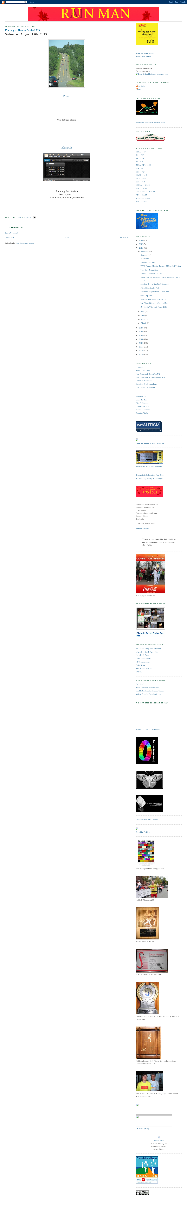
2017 (141, 240)
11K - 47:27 (140, 171)
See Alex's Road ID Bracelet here (149, 466)
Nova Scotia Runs (143, 370)
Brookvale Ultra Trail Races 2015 (154, 306)
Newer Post (9, 237)
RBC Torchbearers (143, 661)
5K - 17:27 (140, 155)
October (144, 255)
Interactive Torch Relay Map (147, 651)
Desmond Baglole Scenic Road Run (155, 291)
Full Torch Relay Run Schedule (148, 648)
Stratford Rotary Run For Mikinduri (155, 284)
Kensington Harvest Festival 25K (154, 299)
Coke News (140, 665)
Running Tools (142, 413)
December (145, 251)
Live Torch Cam (142, 655)
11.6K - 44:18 (141, 175)
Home (67, 237)
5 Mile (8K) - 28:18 (143, 165)
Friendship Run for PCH (150, 287)
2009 (141, 346)
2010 (141, 343)
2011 (141, 339)
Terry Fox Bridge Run (149, 269)
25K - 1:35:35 (141, 195)
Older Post (124, 237)
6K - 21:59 (140, 158)
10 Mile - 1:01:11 (143, 185)
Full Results (140, 684)
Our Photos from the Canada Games (150, 690)
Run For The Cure (148, 262)
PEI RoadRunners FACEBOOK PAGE (150, 122)
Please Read (159, 1140)
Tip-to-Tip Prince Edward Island (148, 729)
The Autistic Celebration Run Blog (150, 475)
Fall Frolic (145, 258)
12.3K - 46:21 (141, 178)
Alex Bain (141, 86)
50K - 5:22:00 (141, 201)
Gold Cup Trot (146, 295)
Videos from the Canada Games (148, 694)
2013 (141, 331)
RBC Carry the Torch (144, 668)
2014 (141, 327)
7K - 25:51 (140, 161)
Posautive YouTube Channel (147, 819)
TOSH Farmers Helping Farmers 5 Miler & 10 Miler (161, 266)
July (143, 311)
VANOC (139, 671)
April (143, 319)
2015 (141, 248)
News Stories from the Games (147, 687)
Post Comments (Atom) (25, 243)
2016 (141, 244)
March (144, 323)
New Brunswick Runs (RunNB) (148, 374)
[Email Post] (34, 217)
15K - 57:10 (140, 181)
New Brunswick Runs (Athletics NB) (150, 377)
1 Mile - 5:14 (141, 151)
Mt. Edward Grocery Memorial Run (154, 303)
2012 (141, 335)
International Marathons (145, 387)
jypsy (139, 89)
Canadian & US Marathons (146, 384)
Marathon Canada (143, 409)
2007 (141, 354)
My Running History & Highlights (149, 478)
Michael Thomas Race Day (151, 273)
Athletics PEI (141, 396)
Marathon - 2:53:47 (143, 198)
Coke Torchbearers (143, 658)
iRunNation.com (142, 406)
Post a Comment (11, 232)
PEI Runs (139, 367)
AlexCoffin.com (142, 403)
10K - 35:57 (140, 168)
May (143, 315)
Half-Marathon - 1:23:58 (145, 191)
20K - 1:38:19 (141, 188)
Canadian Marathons (144, 380)
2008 (141, 350)
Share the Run (141, 399)
